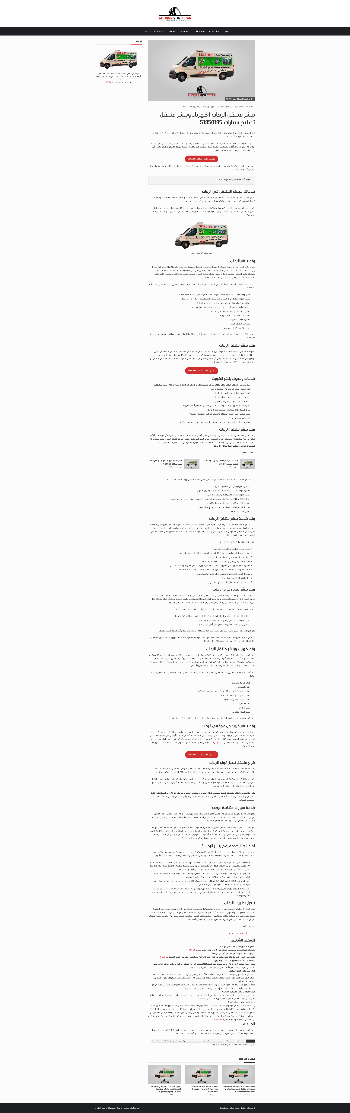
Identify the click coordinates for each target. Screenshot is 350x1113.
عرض (220, 179)
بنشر (227, 31)
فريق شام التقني (102, 1108)
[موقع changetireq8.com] (175, 13)
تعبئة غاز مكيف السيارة (160, 1041)
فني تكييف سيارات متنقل (221, 1044)
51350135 (191, 950)
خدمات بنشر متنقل (238, 107)
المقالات (171, 31)
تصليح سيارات (200, 31)
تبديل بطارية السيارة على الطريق (189, 1041)
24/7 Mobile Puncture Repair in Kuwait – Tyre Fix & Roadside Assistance (204, 1089)
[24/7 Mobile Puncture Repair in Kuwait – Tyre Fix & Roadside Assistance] (201, 1074)
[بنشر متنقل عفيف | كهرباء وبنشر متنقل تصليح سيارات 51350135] (247, 464)
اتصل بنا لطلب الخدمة (154, 31)
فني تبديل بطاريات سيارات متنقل (243, 1044)
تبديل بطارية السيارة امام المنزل (213, 1041)
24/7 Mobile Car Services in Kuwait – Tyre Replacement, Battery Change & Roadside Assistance (239, 1089)
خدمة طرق (184, 31)
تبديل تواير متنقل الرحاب (239, 933)
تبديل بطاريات (214, 31)
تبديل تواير (173, 1041)
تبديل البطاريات (218, 742)
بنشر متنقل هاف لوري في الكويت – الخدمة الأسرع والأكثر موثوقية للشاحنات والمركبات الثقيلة (166, 1089)
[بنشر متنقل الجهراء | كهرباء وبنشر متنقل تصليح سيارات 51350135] (191, 464)
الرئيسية (250, 107)
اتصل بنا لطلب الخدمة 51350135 (201, 159)
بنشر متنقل (240, 1041)
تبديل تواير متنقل (246, 1108)
